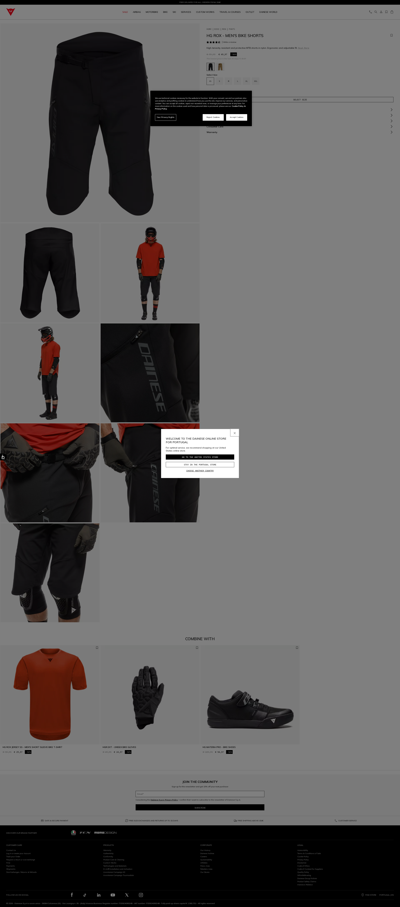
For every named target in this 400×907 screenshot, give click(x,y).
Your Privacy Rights (166, 117)
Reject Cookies (213, 117)
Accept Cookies (237, 117)
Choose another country (200, 470)
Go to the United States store (200, 457)
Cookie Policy (237, 106)
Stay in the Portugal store (200, 464)
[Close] (234, 432)
